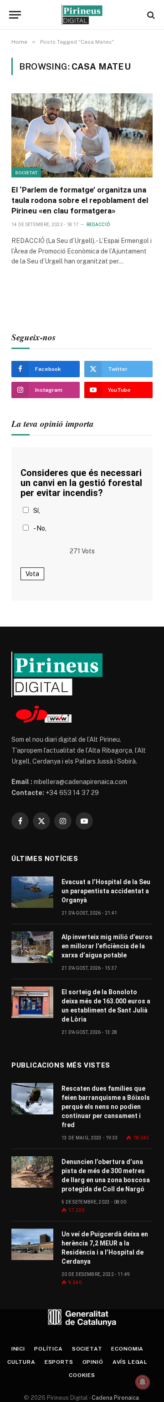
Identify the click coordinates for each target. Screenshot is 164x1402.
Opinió (92, 1362)
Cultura (21, 1362)
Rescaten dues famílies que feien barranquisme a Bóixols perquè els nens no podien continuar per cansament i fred (106, 1107)
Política (48, 1349)
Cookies (82, 1375)
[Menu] (15, 15)
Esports (59, 1362)
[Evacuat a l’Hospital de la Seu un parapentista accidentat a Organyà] (32, 892)
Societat (26, 172)
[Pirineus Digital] (82, 15)
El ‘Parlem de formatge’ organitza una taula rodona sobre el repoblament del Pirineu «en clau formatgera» (79, 200)
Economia (127, 1349)
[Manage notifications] (142, 1382)
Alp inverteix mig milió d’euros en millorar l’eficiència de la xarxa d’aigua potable (107, 946)
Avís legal (130, 1362)
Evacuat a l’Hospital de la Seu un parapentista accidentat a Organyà (106, 891)
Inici (18, 1349)
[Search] (150, 15)
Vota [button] (32, 573)
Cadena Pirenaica (114, 1397)
